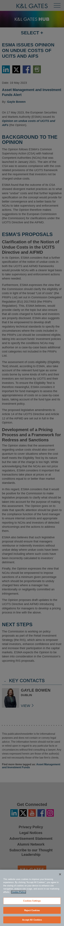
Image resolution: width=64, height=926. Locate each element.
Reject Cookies (32, 910)
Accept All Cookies (32, 920)
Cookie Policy (18, 892)
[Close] (60, 874)
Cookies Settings (32, 901)
